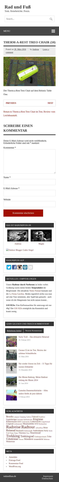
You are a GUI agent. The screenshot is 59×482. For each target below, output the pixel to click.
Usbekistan (12, 438)
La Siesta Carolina (16, 294)
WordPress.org (15, 466)
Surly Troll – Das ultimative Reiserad (34, 337)
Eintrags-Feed (14, 460)
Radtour (28, 427)
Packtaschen (43, 424)
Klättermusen (11, 422)
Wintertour (10, 441)
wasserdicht (38, 439)
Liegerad (9, 424)
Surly (46, 431)
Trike (49, 436)
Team (12, 433)
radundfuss (39, 428)
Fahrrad (35, 417)
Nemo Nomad (35, 291)
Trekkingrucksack (40, 436)
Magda (41, 244)
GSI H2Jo (18, 308)
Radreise (13, 427)
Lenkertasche (35, 422)
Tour (28, 433)
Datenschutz (47, 478)
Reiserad (10, 430)
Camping (23, 417)
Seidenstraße (28, 431)
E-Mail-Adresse (11, 188)
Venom (21, 439)
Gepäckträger (11, 419)
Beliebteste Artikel (14, 331)
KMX (19, 422)
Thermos (22, 433)
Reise (45, 428)
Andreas (35, 49)
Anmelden (13, 457)
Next (50, 103)
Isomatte (20, 419)
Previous (11, 103)
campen (16, 417)
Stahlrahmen (38, 431)
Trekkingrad (27, 436)
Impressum (48, 476)
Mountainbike (28, 424)
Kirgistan (38, 419)
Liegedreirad (45, 422)
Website (7, 199)
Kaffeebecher (28, 419)
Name (7, 177)
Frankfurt (42, 417)
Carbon (28, 417)
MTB (36, 424)
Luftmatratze (18, 424)
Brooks (9, 416)
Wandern (28, 439)
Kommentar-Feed (16, 463)
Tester (16, 433)
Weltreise (47, 439)
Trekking (13, 436)
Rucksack (20, 431)
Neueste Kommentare (33, 331)
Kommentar (9, 148)
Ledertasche (26, 422)
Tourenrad (35, 432)
